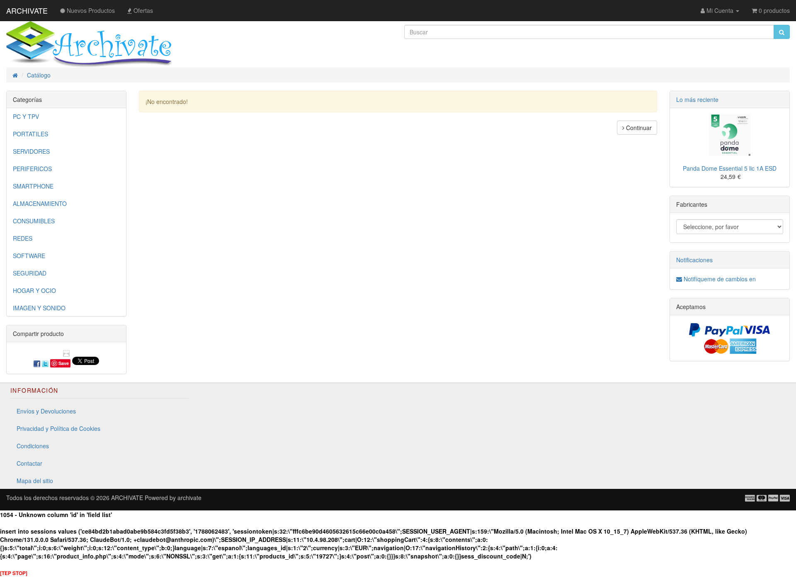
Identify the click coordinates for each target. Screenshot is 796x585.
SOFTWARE (29, 255)
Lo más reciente (697, 99)
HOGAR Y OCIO (34, 290)
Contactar (29, 463)
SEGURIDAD (29, 273)
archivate (189, 497)
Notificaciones (694, 260)
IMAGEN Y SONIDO (39, 308)
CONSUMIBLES (34, 221)
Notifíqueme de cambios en (719, 279)
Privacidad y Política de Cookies (58, 428)
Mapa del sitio (35, 480)
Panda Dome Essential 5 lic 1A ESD (730, 168)
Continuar (638, 127)
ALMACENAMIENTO (40, 203)
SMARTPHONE (33, 186)
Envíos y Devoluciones (46, 411)
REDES (22, 238)
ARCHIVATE (27, 10)
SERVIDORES (31, 151)
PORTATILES (30, 134)
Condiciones (33, 446)
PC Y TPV (26, 116)
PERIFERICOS (32, 168)
